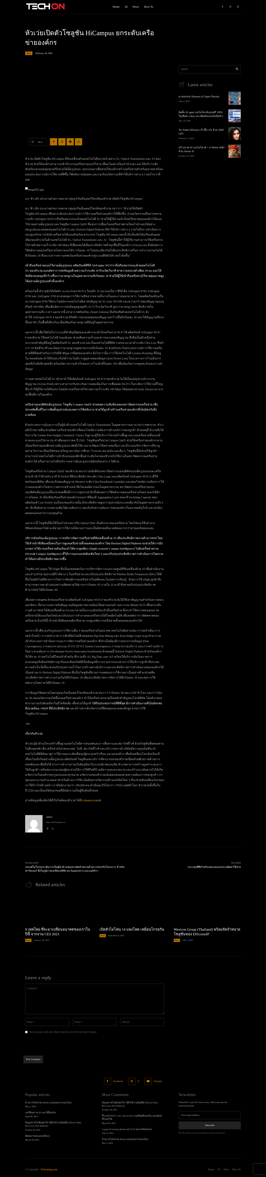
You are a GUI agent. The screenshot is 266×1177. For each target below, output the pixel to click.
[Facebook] (222, 7)
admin (49, 817)
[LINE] (70, 141)
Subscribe (210, 1125)
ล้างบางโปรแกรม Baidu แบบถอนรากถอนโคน (48, 1102)
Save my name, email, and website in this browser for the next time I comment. (63, 1032)
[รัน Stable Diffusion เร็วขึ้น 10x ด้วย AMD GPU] (234, 133)
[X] (238, 7)
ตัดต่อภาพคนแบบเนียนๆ (37, 1136)
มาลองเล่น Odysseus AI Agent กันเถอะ (199, 96)
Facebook (118, 1081)
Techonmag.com (49, 1169)
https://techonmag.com (55, 822)
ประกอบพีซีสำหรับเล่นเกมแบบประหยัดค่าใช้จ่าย (214, 867)
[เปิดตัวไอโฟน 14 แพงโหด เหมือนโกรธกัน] (133, 909)
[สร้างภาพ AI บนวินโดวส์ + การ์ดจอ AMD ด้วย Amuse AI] (234, 151)
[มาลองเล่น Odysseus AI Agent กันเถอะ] (234, 98)
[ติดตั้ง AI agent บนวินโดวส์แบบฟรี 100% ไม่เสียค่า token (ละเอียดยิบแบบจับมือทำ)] (234, 115)
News (28, 53)
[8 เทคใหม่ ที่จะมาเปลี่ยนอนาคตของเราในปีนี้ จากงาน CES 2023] (58, 909)
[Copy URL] (78, 141)
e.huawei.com (90, 800)
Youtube (158, 1081)
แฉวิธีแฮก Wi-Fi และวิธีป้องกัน (40, 1112)
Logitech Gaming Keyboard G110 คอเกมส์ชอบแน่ (127, 1129)
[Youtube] (148, 1081)
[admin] (34, 823)
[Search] (237, 69)
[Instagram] (230, 7)
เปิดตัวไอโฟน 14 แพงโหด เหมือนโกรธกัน (132, 929)
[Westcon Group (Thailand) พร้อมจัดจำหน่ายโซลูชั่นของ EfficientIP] (207, 909)
